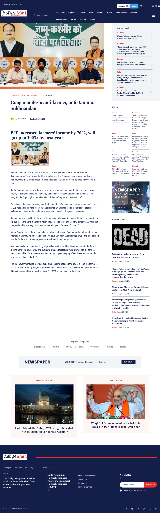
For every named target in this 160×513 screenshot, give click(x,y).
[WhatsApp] (96, 118)
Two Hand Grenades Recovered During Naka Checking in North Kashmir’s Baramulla (130, 93)
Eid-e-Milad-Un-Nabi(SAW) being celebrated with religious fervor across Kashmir (44, 429)
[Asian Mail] (12, 119)
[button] (141, 6)
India (119, 72)
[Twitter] (156, 6)
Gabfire (24, 508)
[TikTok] (138, 509)
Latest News (30, 96)
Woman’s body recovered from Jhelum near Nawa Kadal (129, 37)
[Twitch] (144, 509)
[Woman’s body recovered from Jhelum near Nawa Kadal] (131, 237)
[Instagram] (153, 6)
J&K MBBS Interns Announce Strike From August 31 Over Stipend (120, 171)
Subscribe (150, 485)
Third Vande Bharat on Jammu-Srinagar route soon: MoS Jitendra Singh (131, 64)
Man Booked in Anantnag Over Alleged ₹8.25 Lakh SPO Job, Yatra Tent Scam (140, 158)
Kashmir (120, 33)
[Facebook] (150, 6)
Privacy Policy (142, 490)
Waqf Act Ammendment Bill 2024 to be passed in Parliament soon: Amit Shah (116, 424)
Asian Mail (22, 119)
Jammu (14, 96)
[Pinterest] (90, 118)
